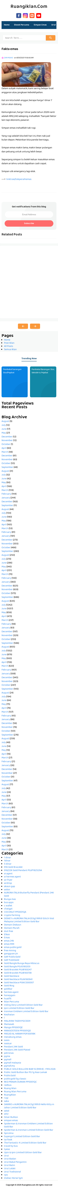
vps (6, 1175)
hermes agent (11, 992)
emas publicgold (12, 947)
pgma (7, 1056)
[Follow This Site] (32, 15)
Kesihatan (9, 1015)
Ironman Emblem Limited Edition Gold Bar (26, 1011)
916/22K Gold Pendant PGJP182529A (23, 870)
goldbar (8, 989)
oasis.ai (8, 1044)
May (4, 433)
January (6, 498)
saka (6, 1101)
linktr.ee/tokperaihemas (18, 179)
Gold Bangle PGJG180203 (17, 967)
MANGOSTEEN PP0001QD (17, 1031)
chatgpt (8, 909)
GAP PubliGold (11, 960)
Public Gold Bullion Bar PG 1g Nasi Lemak (25, 1072)
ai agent (8, 874)
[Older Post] (35, 326)
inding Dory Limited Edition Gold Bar (23, 1005)
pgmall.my (9, 1066)
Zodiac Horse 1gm (13, 1178)
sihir (6, 1114)
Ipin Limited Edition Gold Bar (19, 1008)
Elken (7, 935)
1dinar (7, 861)
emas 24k (9, 941)
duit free (8, 931)
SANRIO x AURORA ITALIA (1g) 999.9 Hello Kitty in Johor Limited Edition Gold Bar (29, 1106)
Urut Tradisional (12, 1172)
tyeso (7, 1149)
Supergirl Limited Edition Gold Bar (22, 1137)
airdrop (8, 883)
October (6, 444)
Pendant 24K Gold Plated (17, 1050)
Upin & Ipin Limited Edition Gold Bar (23, 1153)
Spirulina (8, 1133)
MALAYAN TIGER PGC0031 (17, 1021)
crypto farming (12, 915)
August (5, 421)
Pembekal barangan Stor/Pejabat (12, 371)
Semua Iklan (10, 349)
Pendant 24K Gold (13, 1047)
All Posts (8, 346)
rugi (6, 1098)
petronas (9, 1053)
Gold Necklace (11, 976)
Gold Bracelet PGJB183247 (18, 970)
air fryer (8, 880)
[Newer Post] (23, 326)
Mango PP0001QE (13, 1028)
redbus (7, 1085)
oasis (6, 1040)
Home (6, 25)
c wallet (8, 906)
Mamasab (9, 1024)
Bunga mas (10, 899)
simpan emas (11, 1120)
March (5, 452)
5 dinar (7, 864)
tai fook (8, 1140)
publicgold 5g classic (15, 1079)
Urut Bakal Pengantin (15, 1162)
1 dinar (7, 858)
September (7, 467)
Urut (6, 1156)
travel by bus (11, 1146)
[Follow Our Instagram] (25, 15)
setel (6, 1111)
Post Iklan (9, 343)
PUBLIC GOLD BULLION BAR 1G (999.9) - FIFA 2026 (30, 1069)
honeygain (9, 995)
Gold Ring (9, 986)
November (7, 440)
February (6, 494)
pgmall (7, 1060)
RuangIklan (10, 1095)
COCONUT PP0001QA (15, 912)
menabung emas (12, 1037)
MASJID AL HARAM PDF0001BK (19, 1034)
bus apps (8, 902)
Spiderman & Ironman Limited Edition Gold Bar (28, 1130)
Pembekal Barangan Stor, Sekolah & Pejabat (43, 371)
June (4, 429)
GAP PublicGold (12, 957)
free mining (10, 951)
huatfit (7, 999)
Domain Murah (11, 928)
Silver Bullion (11, 1117)
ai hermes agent (12, 877)
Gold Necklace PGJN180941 (18, 979)
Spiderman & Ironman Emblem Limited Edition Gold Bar (28, 1125)
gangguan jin (11, 954)
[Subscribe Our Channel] (39, 15)
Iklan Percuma (11, 1002)
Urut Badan (10, 1159)
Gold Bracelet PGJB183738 (18, 973)
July (4, 425)
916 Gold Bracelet (13, 867)
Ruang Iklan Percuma (15, 1092)
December (7, 437)
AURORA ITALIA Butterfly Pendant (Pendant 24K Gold (29, 894)
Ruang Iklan (10, 1088)
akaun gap (9, 886)
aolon (7, 890)
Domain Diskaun (12, 925)
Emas (7, 938)
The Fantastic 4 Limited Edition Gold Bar (25, 1143)
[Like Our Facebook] (19, 15)
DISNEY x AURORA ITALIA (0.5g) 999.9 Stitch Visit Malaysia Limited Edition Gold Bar (29, 920)
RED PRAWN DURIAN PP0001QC (20, 1082)
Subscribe (29, 223)
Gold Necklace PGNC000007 (19, 983)
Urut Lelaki (9, 1169)
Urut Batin (9, 1165)
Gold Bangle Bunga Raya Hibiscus (21, 963)
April (4, 448)
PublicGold (10, 1076)
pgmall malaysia (12, 1063)
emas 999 (9, 944)
